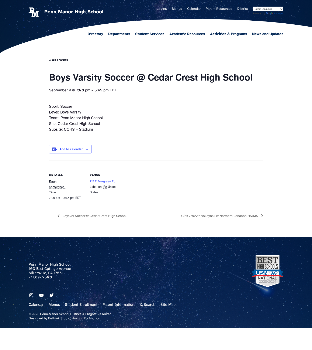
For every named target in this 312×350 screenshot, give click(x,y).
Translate (278, 13)
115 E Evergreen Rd (102, 181)
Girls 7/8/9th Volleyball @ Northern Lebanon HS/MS (220, 216)
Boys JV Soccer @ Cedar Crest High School (94, 216)
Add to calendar (71, 149)
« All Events (58, 59)
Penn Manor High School (74, 12)
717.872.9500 (40, 277)
